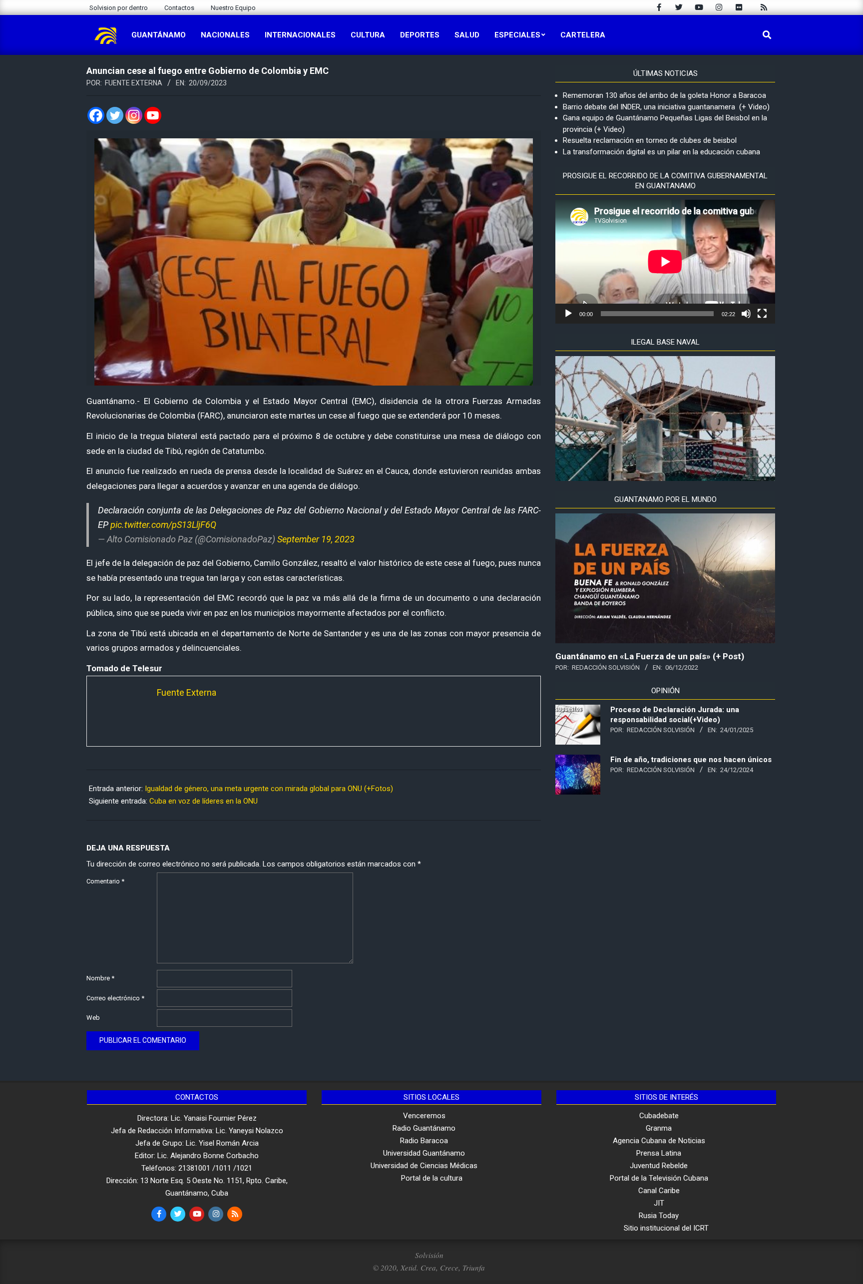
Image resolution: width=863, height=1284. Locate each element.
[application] (665, 262)
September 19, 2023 (316, 539)
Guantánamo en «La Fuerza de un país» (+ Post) (649, 656)
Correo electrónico (115, 998)
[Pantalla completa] (762, 314)
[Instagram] (133, 115)
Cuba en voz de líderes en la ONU (203, 801)
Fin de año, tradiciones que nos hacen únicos (691, 759)
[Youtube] (152, 115)
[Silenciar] (746, 314)
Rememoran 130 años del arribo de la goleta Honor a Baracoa (664, 95)
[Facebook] (95, 115)
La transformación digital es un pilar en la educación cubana (661, 151)
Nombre (100, 978)
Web (93, 1017)
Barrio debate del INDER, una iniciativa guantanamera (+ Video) (666, 106)
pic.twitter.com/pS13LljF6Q (163, 524)
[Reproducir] (568, 314)
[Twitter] (114, 115)
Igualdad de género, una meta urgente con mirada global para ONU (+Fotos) (269, 788)
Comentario (105, 881)
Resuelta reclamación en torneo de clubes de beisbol (650, 140)
